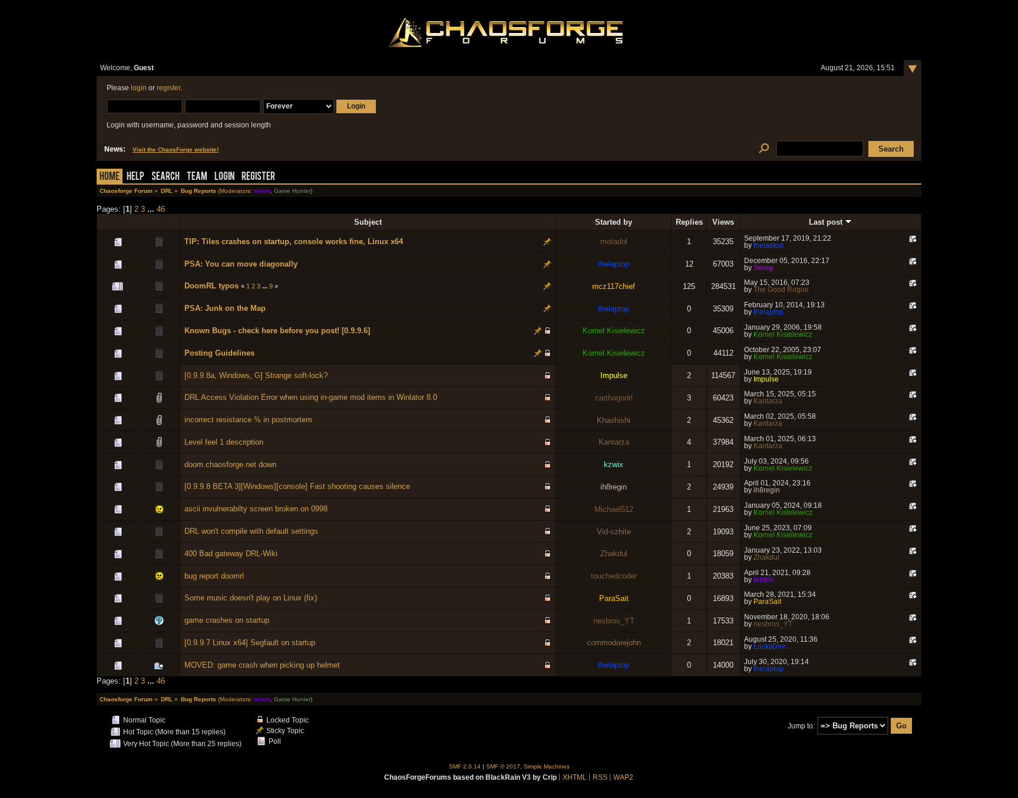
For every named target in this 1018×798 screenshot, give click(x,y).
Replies (689, 222)
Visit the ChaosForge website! (176, 149)
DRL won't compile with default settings (251, 531)
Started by (613, 222)
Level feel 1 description (223, 442)
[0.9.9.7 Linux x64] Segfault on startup (249, 642)
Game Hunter (292, 191)
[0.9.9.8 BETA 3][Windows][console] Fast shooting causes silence (297, 486)
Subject (368, 222)
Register (258, 177)
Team (197, 177)
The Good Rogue (781, 289)
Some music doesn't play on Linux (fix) (250, 597)
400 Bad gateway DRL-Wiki (230, 553)
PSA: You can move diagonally (241, 264)
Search (165, 177)
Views (723, 222)
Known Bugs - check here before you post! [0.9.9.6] (277, 330)
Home (110, 177)
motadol (613, 241)
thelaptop (768, 245)
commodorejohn (614, 642)
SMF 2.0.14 (465, 766)
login (139, 87)
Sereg (763, 267)
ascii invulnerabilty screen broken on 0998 (256, 508)
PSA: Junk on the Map (225, 308)
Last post (827, 222)
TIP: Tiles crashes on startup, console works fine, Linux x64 (293, 241)
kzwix (613, 464)
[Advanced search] (764, 149)
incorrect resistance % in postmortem (248, 419)
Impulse (613, 375)
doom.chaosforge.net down (230, 464)
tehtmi (262, 191)
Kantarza (767, 401)
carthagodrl (614, 397)
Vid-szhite (614, 531)
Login (224, 177)
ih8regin (613, 486)
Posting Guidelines (219, 353)
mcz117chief (613, 286)
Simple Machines (547, 766)
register (168, 87)
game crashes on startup (226, 620)
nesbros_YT (613, 620)
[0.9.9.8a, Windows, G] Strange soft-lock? (256, 375)
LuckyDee (769, 646)
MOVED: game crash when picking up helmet (262, 665)
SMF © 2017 (503, 766)
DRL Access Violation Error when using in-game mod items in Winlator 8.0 (310, 397)
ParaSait (614, 598)
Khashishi (613, 420)
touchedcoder (614, 576)
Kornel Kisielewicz (614, 330)
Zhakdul (613, 553)
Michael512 (613, 509)
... (152, 209)
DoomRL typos (211, 285)
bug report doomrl (214, 576)
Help (135, 177)
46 (161, 209)
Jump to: (801, 726)
